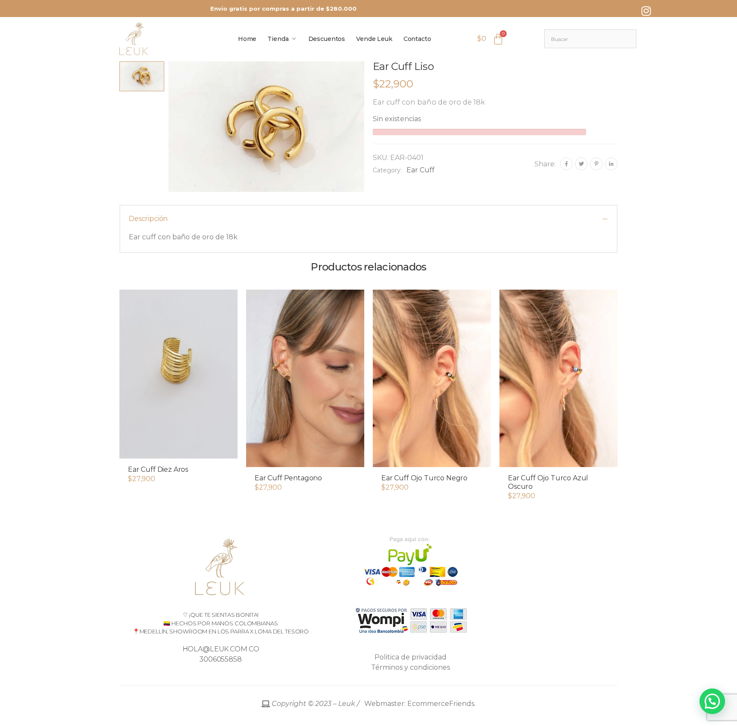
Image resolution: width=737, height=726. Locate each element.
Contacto (417, 39)
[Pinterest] (596, 163)
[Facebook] (566, 163)
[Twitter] (581, 163)
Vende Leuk (374, 39)
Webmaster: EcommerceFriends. (373, 704)
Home (247, 39)
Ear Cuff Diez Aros (158, 469)
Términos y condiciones (410, 667)
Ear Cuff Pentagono (288, 478)
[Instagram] (646, 10)
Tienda (277, 39)
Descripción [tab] (148, 219)
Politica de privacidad (410, 657)
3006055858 (221, 659)
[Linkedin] (611, 163)
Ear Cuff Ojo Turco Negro (424, 478)
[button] (178, 450)
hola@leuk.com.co (221, 649)
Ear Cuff (420, 170)
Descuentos (326, 39)
